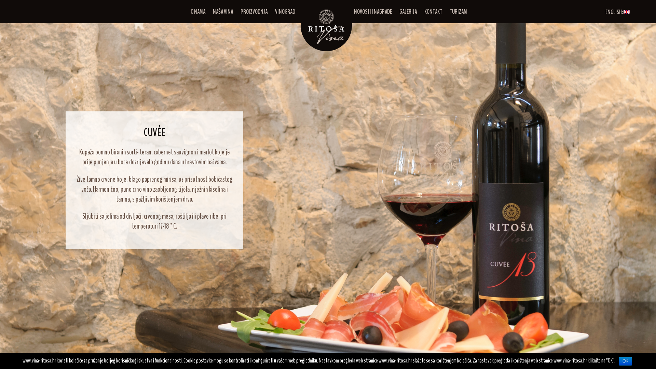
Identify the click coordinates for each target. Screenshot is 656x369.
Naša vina (223, 12)
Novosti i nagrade (373, 12)
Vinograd (285, 12)
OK (625, 361)
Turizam (458, 12)
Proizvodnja (254, 12)
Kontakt (433, 12)
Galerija (408, 12)
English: (614, 12)
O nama (198, 12)
